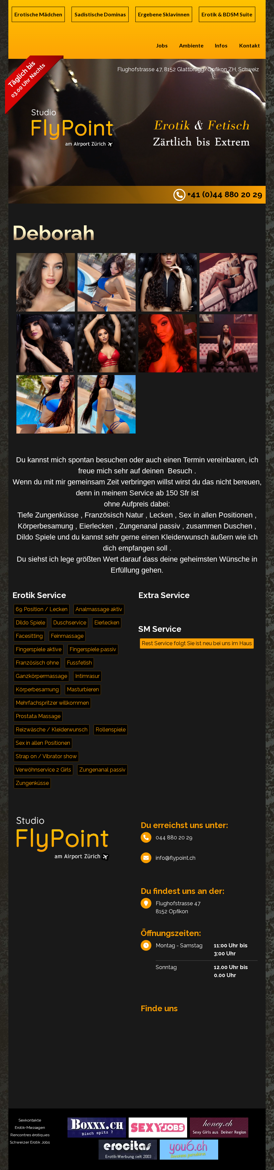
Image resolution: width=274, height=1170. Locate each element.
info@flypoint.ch (175, 858)
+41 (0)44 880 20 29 (223, 194)
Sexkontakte (29, 1120)
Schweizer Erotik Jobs (30, 1142)
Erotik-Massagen (30, 1127)
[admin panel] (109, 126)
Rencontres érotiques (29, 1135)
